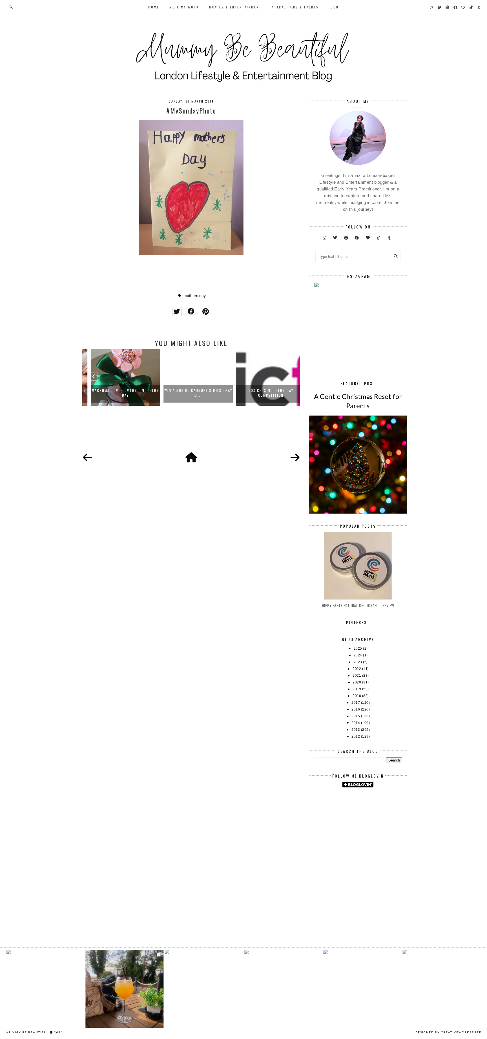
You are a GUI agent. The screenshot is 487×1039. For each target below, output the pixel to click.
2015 (356, 716)
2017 (356, 703)
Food (334, 7)
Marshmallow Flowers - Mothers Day (118, 393)
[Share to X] (177, 311)
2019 (357, 689)
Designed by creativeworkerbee (448, 1032)
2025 (358, 649)
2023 (358, 662)
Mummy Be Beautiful (27, 1032)
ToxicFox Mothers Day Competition (264, 393)
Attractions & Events (295, 7)
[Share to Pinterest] (205, 311)
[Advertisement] (400, 839)
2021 (357, 676)
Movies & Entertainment (235, 7)
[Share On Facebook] (191, 311)
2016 (356, 709)
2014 (356, 723)
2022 (357, 669)
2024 (358, 655)
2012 (356, 736)
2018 (357, 696)
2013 (356, 730)
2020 (357, 682)
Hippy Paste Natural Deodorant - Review (358, 605)
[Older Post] (295, 458)
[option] (119, 377)
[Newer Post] (87, 458)
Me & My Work (184, 7)
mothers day (194, 296)
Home (153, 7)
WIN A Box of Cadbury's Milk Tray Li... (191, 393)
